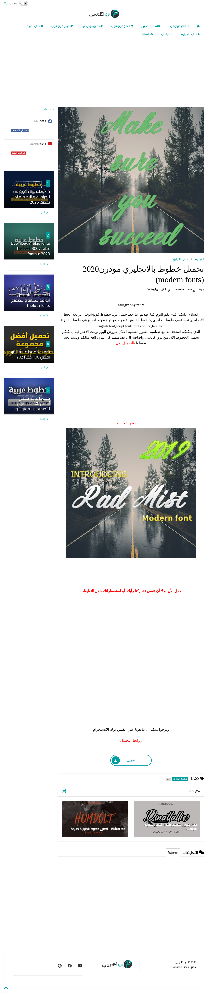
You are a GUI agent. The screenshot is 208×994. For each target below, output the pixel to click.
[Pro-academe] (60, 965)
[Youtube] (80, 965)
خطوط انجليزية (189, 34)
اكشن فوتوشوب (121, 26)
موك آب (166, 34)
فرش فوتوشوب (60, 26)
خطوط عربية (34, 26)
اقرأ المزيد (44, 212)
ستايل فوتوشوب (91, 26)
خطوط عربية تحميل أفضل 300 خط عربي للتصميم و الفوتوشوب (31, 403)
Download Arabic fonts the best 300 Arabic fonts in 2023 (30, 248)
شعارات (145, 34)
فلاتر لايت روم (149, 26)
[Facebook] (70, 965)
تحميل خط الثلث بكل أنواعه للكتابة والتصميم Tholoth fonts (30, 300)
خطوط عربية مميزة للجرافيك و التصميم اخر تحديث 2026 (31, 197)
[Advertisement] (104, 72)
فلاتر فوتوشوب (178, 26)
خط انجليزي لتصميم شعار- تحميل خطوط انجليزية (171, 826)
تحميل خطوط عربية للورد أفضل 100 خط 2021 (30, 354)
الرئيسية (199, 259)
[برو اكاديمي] (104, 17)
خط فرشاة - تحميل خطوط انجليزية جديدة (98, 829)
